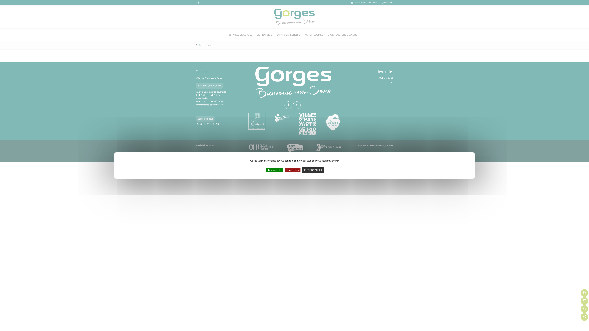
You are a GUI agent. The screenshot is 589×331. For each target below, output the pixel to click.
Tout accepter (275, 170)
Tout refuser (293, 170)
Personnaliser (313, 170)
